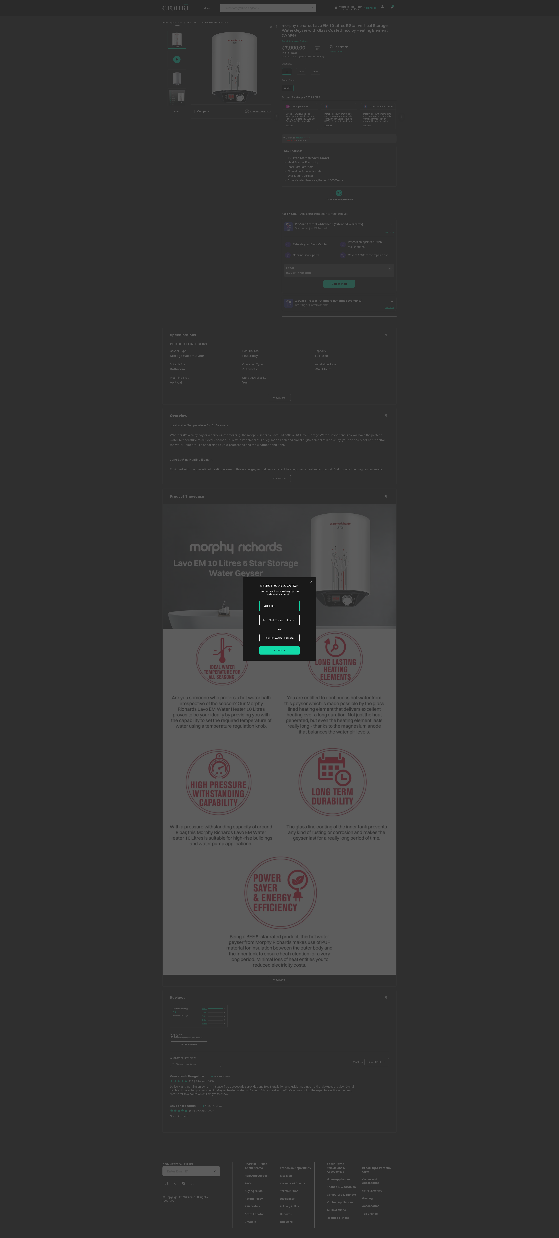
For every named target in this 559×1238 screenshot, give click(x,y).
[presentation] (279, 606)
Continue (279, 650)
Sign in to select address (279, 637)
